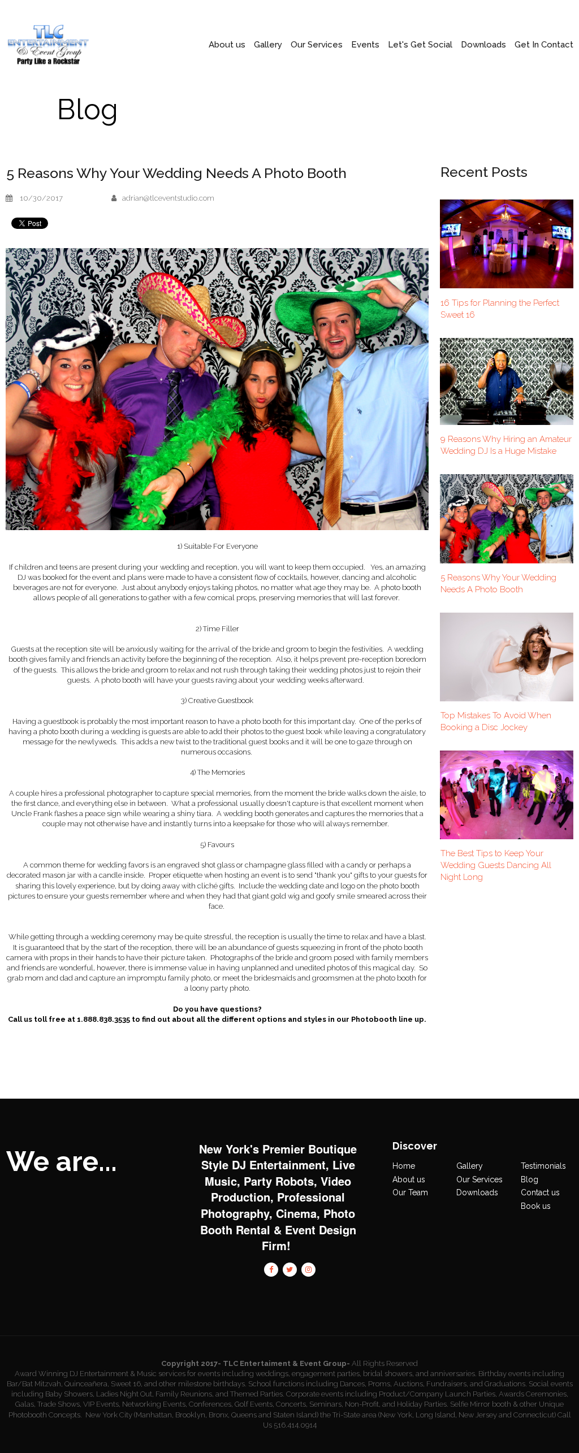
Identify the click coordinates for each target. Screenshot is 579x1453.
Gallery (268, 45)
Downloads (477, 1192)
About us (408, 1179)
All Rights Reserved (385, 1363)
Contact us (540, 1192)
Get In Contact (544, 45)
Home (403, 1165)
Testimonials (543, 1165)
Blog (529, 1179)
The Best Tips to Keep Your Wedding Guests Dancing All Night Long (495, 865)
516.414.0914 (295, 1425)
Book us (536, 1206)
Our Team (410, 1192)
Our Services (317, 45)
